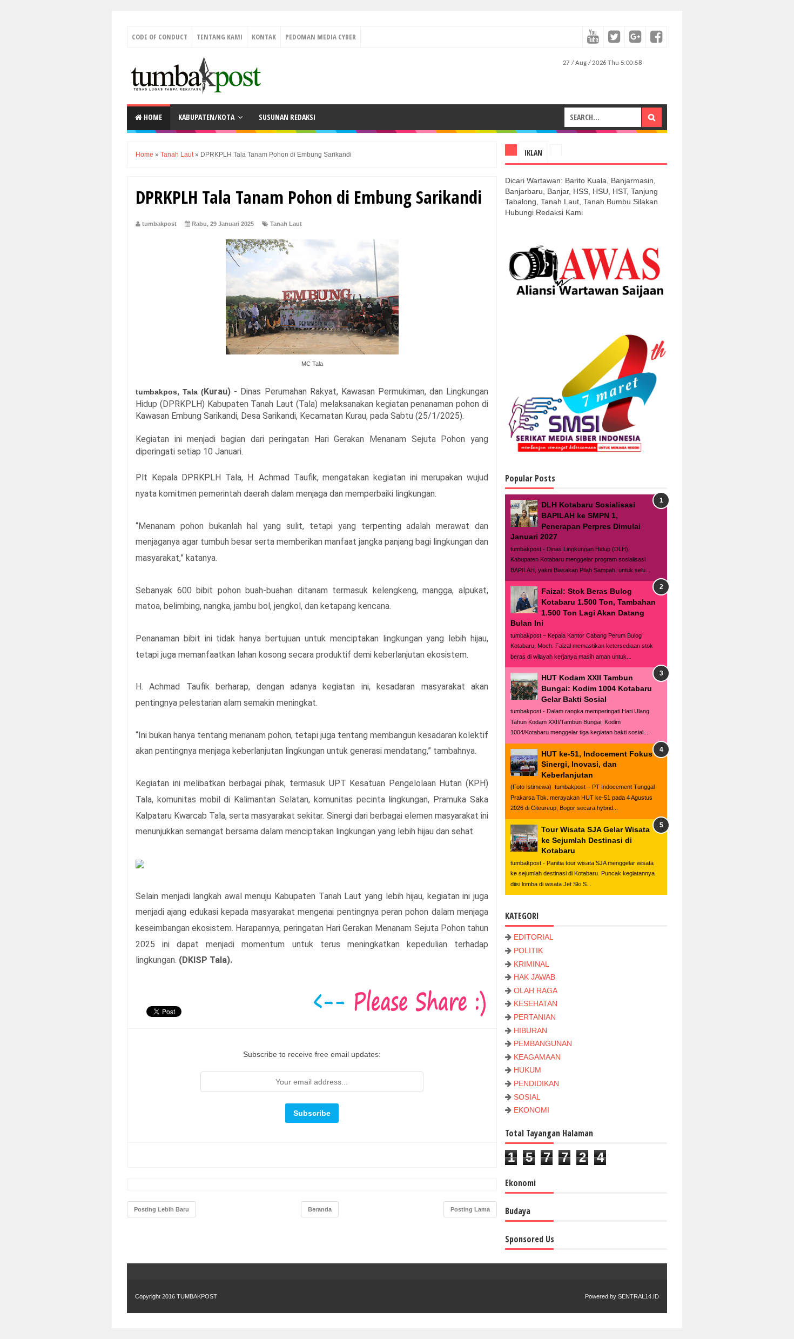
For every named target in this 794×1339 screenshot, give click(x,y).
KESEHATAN (535, 1003)
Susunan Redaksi (287, 117)
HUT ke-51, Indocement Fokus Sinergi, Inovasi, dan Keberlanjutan (596, 764)
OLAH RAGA (535, 990)
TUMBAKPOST (197, 1296)
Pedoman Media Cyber (320, 37)
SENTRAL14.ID (638, 1296)
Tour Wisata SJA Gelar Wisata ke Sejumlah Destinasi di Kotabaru (595, 840)
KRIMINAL (531, 964)
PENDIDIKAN (536, 1083)
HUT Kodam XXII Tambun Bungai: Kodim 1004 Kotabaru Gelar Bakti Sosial (596, 688)
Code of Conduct (159, 37)
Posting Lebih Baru (161, 1209)
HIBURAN (530, 1030)
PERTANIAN (535, 1017)
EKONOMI (531, 1110)
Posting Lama (470, 1209)
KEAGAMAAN (537, 1057)
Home (152, 117)
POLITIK (528, 950)
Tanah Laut (286, 223)
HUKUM (527, 1070)
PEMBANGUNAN (543, 1043)
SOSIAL (527, 1097)
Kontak (264, 37)
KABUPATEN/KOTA (206, 117)
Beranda (320, 1209)
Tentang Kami (220, 37)
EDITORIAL (534, 937)
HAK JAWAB (534, 977)
